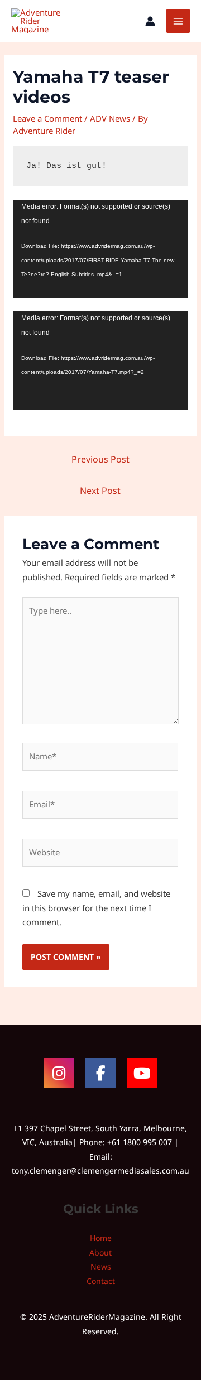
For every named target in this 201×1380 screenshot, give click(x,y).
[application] (100, 249)
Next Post (100, 490)
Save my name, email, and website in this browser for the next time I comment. (96, 907)
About (100, 1252)
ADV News (110, 118)
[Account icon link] (150, 21)
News (100, 1266)
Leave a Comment (47, 118)
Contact (101, 1281)
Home (101, 1238)
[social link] (59, 1073)
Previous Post (100, 459)
